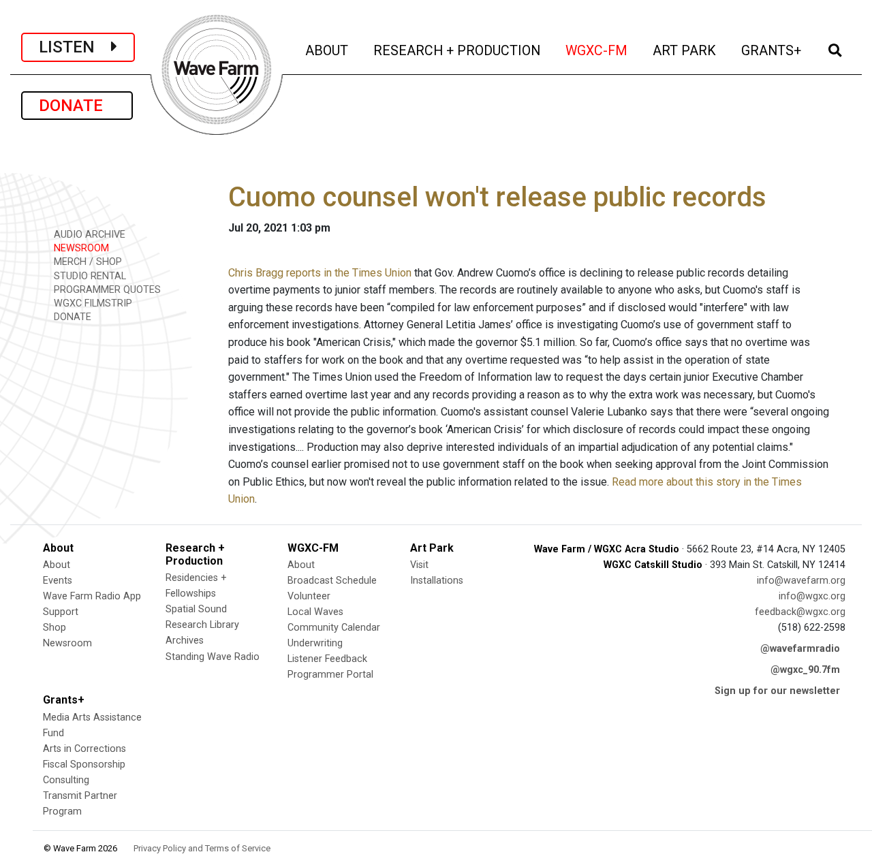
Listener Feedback (327, 659)
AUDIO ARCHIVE (88, 234)
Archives (185, 640)
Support (60, 612)
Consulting (66, 780)
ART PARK (685, 50)
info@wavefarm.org (801, 580)
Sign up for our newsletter (777, 691)
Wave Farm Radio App (92, 596)
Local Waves (315, 612)
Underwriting (315, 643)
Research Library (202, 625)
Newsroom (67, 643)
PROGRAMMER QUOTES (106, 290)
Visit (419, 565)
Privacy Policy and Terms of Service (202, 848)
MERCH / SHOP (86, 262)
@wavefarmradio (800, 649)
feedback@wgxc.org (800, 612)
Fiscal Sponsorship (84, 764)
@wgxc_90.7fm (805, 670)
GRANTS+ (772, 50)
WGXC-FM (597, 50)
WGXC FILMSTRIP (91, 303)
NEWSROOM (80, 248)
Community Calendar (333, 627)
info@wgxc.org (812, 596)
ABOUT (328, 50)
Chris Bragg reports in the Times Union (319, 272)
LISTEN (75, 47)
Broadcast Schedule (332, 580)
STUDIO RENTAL (88, 276)
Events (57, 580)
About (56, 565)
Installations (436, 580)
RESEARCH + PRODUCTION (458, 50)
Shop (54, 627)
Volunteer (308, 596)
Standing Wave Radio (213, 657)
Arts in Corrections (84, 749)
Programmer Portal (330, 674)
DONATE (77, 105)
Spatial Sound (196, 609)
